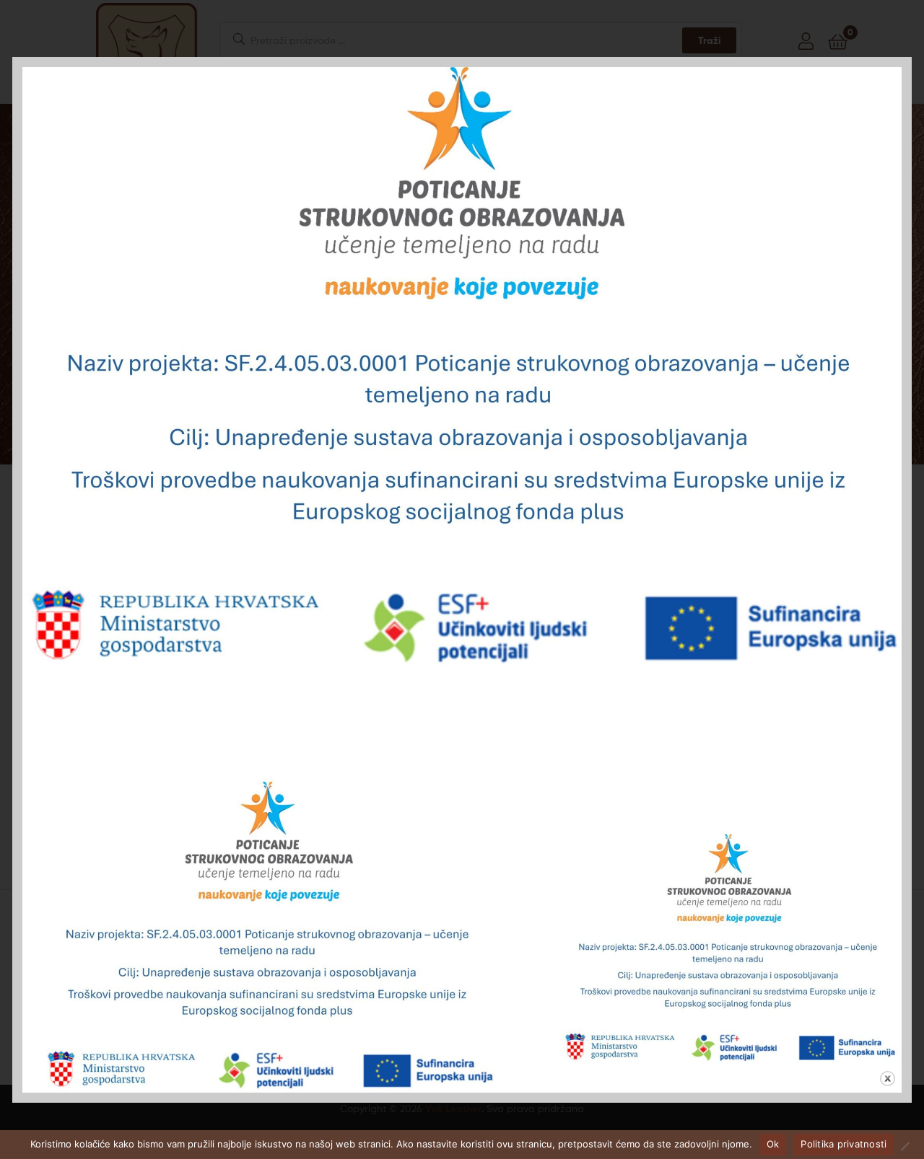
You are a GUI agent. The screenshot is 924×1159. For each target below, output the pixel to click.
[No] (904, 1146)
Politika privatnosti (843, 1144)
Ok (773, 1144)
